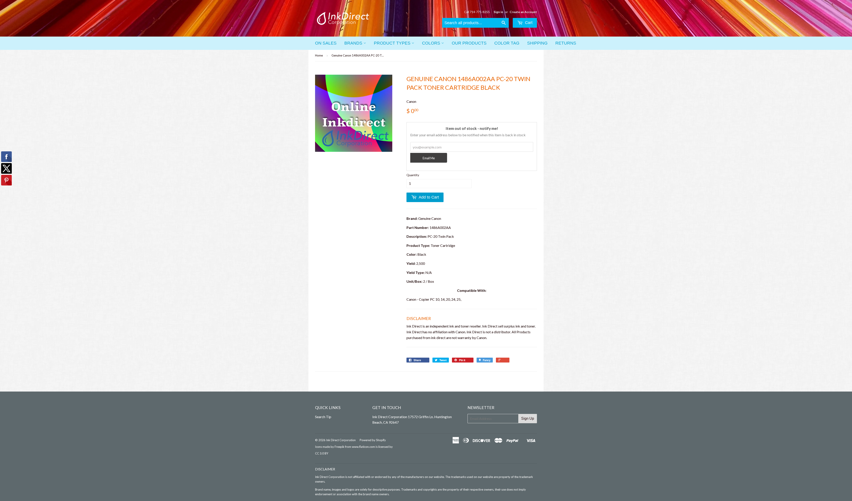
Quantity (412, 175)
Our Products (469, 43)
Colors (431, 43)
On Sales (326, 43)
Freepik (339, 446)
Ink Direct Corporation (341, 440)
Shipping (537, 43)
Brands (353, 43)
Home (319, 55)
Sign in (498, 12)
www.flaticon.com (363, 446)
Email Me (429, 158)
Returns (565, 43)
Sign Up (527, 418)
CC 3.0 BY (321, 453)
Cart (528, 22)
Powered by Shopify (373, 440)
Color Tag (506, 43)
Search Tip (323, 417)
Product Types (393, 43)
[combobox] (475, 23)
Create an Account (523, 12)
